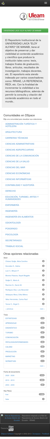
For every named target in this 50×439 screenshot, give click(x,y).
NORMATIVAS (10, 361)
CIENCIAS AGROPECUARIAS (19, 149)
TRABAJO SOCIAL (14, 246)
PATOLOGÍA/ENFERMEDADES (16, 342)
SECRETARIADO (13, 240)
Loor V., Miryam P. (12, 271)
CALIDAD (8, 347)
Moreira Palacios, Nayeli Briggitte (17, 275)
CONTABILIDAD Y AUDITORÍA (19, 184)
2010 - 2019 (9, 380)
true (6, 394)
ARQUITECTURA (13, 131)
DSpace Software (7, 434)
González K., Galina (12, 266)
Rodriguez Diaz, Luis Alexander (17, 290)
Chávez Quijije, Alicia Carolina (16, 261)
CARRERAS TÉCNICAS (16, 137)
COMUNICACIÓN (11, 337)
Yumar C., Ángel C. (12, 304)
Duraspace (36, 434)
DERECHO (10, 190)
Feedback (45, 434)
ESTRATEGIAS (11, 318)
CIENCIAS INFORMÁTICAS (18, 179)
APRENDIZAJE (11, 323)
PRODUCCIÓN (11, 351)
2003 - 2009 (9, 385)
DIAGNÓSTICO (11, 328)
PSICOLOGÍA (11, 234)
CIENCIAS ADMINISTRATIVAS (19, 143)
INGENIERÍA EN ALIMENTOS (19, 216)
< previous (9, 309)
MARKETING (10, 356)
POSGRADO (11, 228)
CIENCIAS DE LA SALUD (17, 161)
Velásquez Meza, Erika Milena (16, 294)
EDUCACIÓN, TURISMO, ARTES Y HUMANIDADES (22, 197)
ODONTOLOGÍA (13, 222)
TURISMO (9, 332)
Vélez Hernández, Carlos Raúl (16, 299)
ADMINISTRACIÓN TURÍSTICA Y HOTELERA (21, 125)
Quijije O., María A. (12, 280)
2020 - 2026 (9, 375)
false (7, 399)
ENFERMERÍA (12, 204)
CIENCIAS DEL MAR (15, 167)
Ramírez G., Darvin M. (13, 285)
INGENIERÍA (11, 210)
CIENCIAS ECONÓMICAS (17, 173)
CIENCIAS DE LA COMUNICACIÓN (22, 155)
